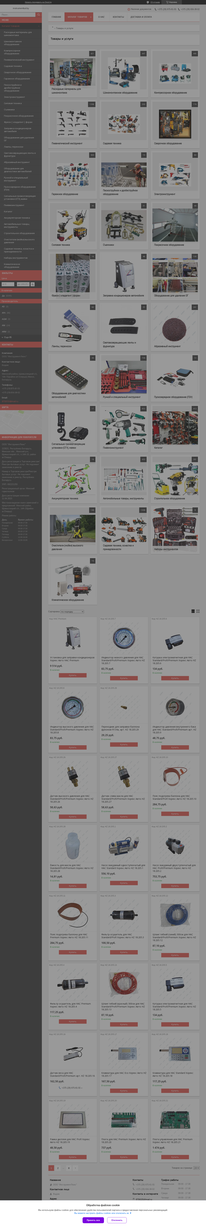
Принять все (93, 1220)
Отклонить (116, 1220)
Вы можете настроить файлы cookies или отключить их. (102, 1213)
